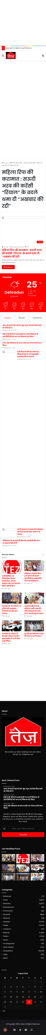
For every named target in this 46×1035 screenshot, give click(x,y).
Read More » (8, 267)
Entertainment (8, 907)
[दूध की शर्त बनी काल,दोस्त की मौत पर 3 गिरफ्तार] (34, 625)
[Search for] (43, 56)
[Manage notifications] (5, 1030)
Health (5, 925)
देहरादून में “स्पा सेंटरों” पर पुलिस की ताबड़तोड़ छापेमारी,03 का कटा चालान (11, 610)
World (5, 958)
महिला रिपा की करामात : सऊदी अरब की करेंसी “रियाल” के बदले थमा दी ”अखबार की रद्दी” (22, 253)
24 (5, 1002)
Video (5, 954)
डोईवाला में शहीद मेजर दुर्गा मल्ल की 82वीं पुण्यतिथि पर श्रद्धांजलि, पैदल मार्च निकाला (33, 577)
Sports (5, 940)
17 (5, 997)
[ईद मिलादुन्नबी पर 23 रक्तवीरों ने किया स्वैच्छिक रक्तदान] (8, 858)
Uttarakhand (8, 951)
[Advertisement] (23, 23)
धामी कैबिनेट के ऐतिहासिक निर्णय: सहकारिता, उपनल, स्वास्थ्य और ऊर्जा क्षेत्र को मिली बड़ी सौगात (11, 581)
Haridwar (6, 922)
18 (11, 997)
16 (41, 992)
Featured (6, 918)
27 (23, 1002)
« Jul (3, 1011)
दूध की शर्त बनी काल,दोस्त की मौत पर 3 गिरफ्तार (34, 634)
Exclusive (6, 914)
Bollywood (7, 896)
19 (17, 997)
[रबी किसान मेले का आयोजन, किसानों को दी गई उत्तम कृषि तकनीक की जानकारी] (8, 439)
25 (11, 1002)
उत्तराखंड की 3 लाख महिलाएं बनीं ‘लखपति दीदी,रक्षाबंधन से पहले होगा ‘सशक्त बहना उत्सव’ (33, 610)
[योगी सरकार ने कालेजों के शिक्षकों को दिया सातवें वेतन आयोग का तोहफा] (8, 531)
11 (11, 992)
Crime (5, 900)
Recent (22, 318)
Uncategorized (8, 943)
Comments (37, 318)
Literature (7, 929)
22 (35, 997)
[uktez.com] (11, 55)
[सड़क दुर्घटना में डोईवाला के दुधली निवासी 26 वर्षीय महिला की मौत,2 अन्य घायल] (23, 876)
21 (29, 997)
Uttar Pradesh (8, 947)
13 (23, 992)
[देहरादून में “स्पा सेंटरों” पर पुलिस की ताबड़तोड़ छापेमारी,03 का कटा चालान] (12, 598)
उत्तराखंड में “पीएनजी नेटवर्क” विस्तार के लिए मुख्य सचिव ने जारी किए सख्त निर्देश (11, 637)
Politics (6, 936)
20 (23, 997)
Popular (7, 318)
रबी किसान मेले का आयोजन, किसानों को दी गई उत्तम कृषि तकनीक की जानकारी (28, 354)
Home (5, 163)
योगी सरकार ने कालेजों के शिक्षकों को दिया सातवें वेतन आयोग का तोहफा (30, 531)
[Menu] (3, 56)
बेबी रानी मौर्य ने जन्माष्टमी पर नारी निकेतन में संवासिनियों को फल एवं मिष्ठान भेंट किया (20, 335)
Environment (8, 911)
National (6, 933)
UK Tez (6, 247)
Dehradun (7, 903)
